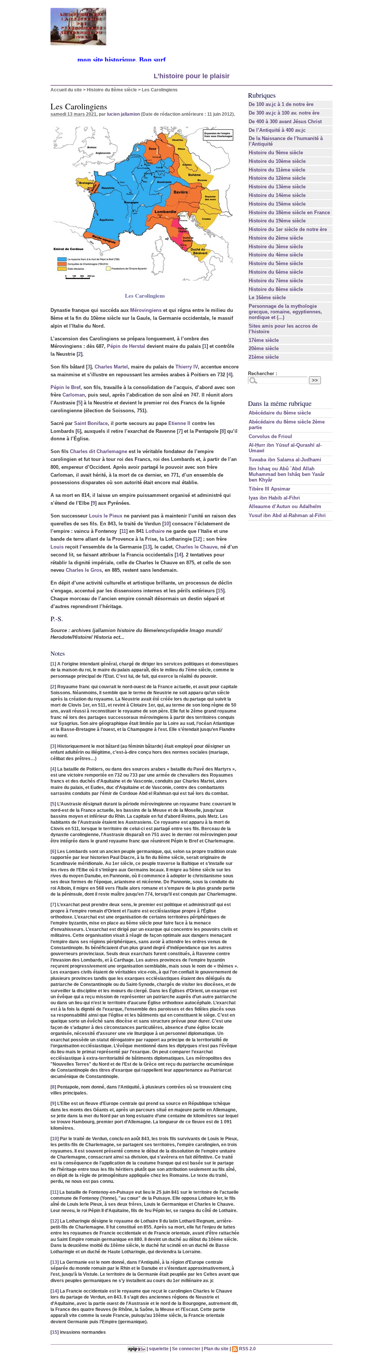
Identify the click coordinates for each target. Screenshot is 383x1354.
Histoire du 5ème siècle (276, 263)
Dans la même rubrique (280, 403)
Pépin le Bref (65, 387)
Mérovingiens (146, 310)
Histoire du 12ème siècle (277, 178)
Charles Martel (111, 367)
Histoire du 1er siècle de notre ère (288, 229)
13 (147, 547)
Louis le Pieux (105, 516)
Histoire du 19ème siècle (277, 221)
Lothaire (155, 531)
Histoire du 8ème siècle (112, 89)
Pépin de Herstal (126, 346)
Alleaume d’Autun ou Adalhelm (285, 506)
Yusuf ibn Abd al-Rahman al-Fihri (287, 515)
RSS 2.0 (247, 1348)
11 (123, 531)
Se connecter (186, 1348)
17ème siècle (264, 340)
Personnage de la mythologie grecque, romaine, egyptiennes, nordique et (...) (285, 311)
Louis (57, 547)
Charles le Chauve (196, 547)
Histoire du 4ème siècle (276, 255)
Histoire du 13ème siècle (277, 186)
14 (178, 555)
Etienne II (179, 423)
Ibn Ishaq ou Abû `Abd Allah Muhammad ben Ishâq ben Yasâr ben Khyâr (287, 474)
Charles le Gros (84, 570)
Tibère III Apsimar (269, 489)
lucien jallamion (123, 114)
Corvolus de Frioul (270, 436)
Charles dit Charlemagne (98, 451)
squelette (159, 1348)
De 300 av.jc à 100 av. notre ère (284, 113)
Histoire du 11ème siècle (277, 170)
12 (197, 539)
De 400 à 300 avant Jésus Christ (285, 121)
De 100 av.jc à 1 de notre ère (281, 104)
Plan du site (216, 1348)
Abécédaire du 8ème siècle (280, 413)
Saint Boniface (91, 423)
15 (220, 590)
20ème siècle (264, 348)
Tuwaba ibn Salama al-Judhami (285, 459)
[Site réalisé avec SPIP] (136, 1348)
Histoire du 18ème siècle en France (289, 212)
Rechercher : (262, 373)
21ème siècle (264, 357)
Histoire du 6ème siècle (276, 272)
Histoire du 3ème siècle (276, 246)
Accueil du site (66, 89)
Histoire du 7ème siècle (276, 280)
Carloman (73, 395)
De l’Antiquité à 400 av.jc (277, 130)
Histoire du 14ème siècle (277, 195)
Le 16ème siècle (267, 297)
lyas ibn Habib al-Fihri (274, 498)
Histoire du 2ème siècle (276, 238)
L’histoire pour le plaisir (192, 76)
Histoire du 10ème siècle (277, 161)
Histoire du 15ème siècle (277, 204)
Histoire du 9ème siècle (276, 152)
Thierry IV (186, 367)
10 (166, 523)
